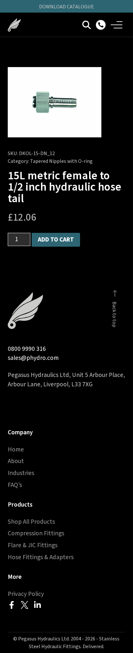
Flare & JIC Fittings (32, 545)
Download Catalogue (66, 6)
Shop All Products (31, 521)
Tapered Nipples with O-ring (61, 161)
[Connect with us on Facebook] (11, 605)
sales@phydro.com (33, 357)
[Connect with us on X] (24, 605)
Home (16, 449)
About (16, 461)
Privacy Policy (26, 594)
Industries (21, 473)
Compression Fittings (36, 533)
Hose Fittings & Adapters (41, 557)
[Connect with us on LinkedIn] (37, 605)
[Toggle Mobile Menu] (116, 25)
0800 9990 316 (27, 348)
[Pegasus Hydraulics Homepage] (18, 25)
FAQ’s (15, 485)
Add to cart (56, 239)
